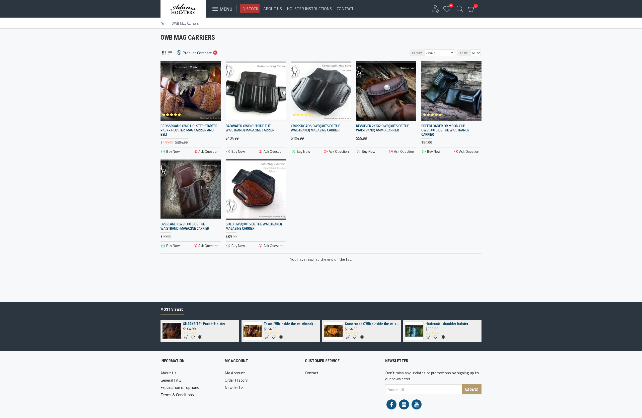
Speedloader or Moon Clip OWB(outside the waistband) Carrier (445, 130)
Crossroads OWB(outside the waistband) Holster (372, 324)
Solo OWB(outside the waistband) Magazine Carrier (254, 226)
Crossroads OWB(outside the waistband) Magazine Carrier (315, 128)
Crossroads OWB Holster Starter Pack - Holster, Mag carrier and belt (188, 130)
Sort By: (417, 52)
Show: (464, 52)
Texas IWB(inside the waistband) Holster (291, 324)
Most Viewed (172, 309)
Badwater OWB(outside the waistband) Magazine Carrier (250, 128)
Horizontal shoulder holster (447, 324)
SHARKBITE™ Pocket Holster (204, 324)
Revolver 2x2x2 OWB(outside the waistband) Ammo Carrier (382, 128)
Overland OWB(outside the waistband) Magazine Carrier (184, 226)
